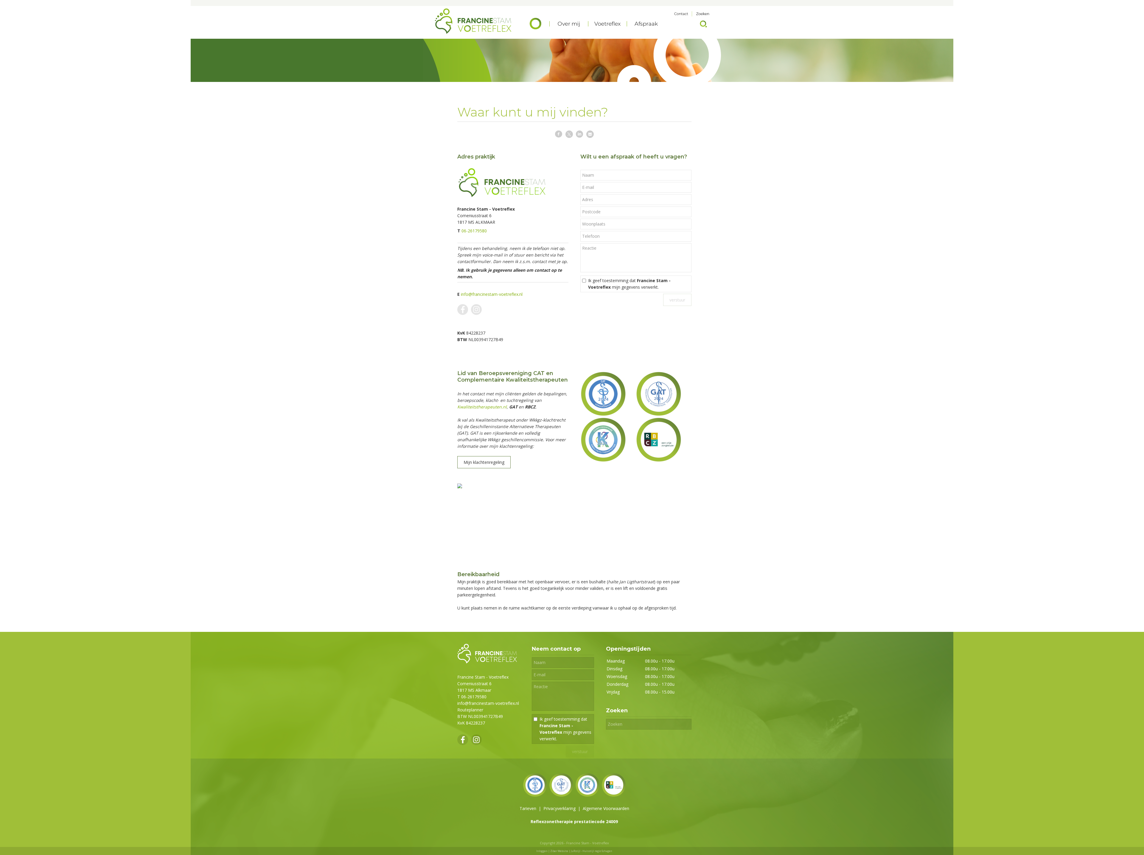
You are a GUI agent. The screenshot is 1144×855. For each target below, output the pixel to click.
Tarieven (528, 808)
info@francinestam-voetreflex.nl (492, 294)
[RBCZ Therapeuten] (658, 439)
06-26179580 (474, 231)
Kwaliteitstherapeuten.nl (482, 407)
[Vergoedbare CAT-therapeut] (603, 393)
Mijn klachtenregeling (484, 462)
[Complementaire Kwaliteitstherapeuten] (603, 439)
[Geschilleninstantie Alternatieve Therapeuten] (658, 393)
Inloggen (542, 851)
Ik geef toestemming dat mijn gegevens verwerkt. (629, 284)
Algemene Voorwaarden (606, 808)
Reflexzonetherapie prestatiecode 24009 (574, 821)
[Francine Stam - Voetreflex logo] (487, 662)
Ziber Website (559, 851)
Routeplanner (470, 710)
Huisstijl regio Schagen (597, 851)
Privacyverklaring (559, 808)
